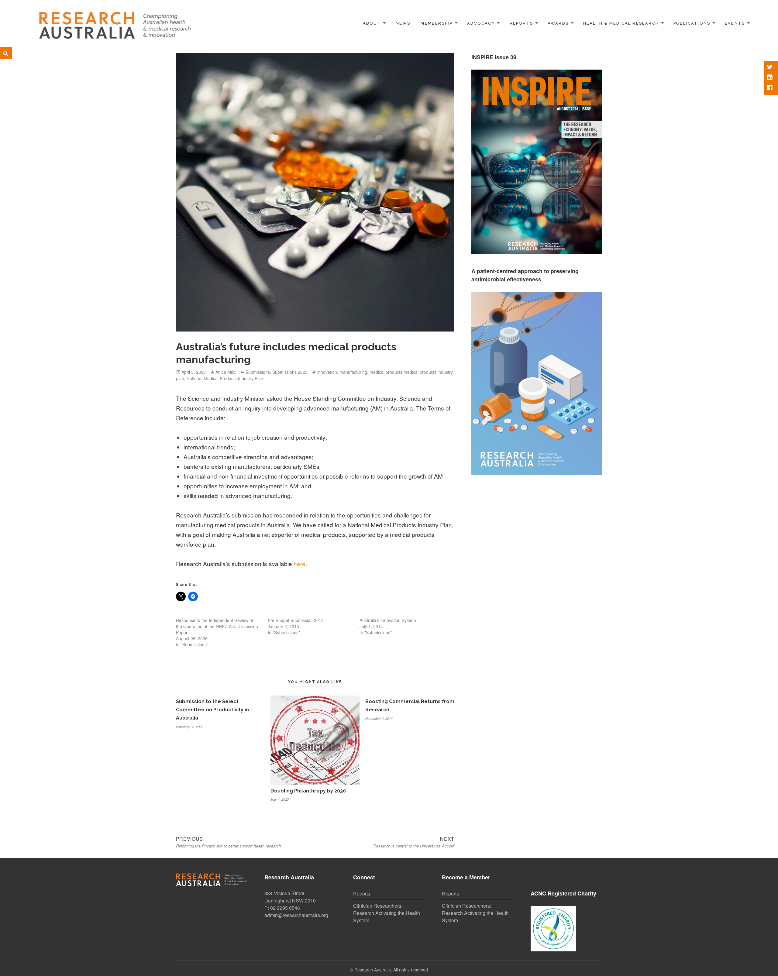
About (372, 23)
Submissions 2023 (290, 372)
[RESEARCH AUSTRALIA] (115, 22)
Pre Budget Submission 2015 (296, 620)
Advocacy (481, 23)
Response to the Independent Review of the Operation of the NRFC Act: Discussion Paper (217, 626)
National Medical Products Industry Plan (225, 378)
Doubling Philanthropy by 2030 (308, 791)
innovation (327, 372)
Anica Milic (225, 372)
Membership (437, 23)
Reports (521, 23)
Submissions (258, 372)
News (403, 23)
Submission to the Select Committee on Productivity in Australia (212, 710)
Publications (692, 23)
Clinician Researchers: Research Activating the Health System (386, 913)
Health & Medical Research (621, 23)
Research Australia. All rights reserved (391, 970)
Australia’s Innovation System (388, 620)
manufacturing (353, 372)
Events (735, 23)
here (299, 563)
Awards (558, 23)
